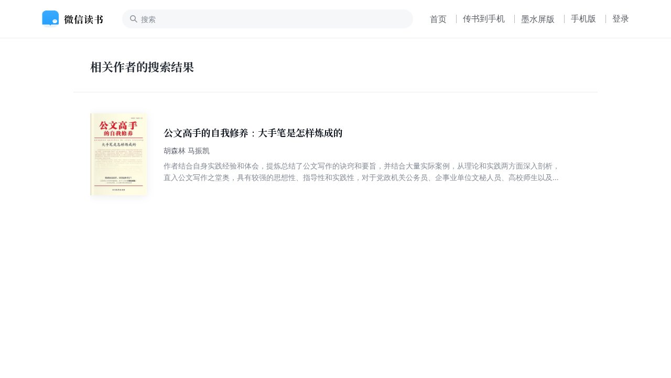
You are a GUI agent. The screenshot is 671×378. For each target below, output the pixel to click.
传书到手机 (484, 18)
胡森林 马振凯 (187, 150)
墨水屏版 (538, 19)
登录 (620, 18)
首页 (438, 19)
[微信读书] (77, 18)
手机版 (583, 18)
